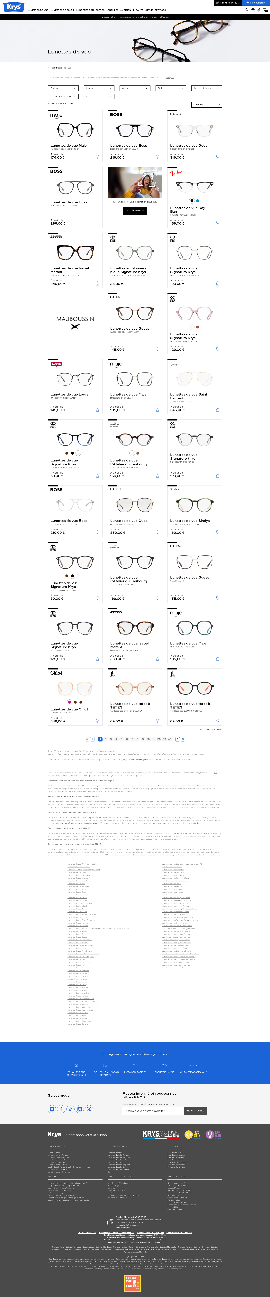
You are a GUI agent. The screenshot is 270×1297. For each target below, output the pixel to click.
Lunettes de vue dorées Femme (175, 912)
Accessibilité (172, 1207)
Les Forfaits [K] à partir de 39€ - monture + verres (69, 1167)
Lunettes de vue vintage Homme (176, 965)
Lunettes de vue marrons (78, 971)
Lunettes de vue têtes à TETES (130, 707)
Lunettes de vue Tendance (173, 870)
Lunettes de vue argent (77, 872)
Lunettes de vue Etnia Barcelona (81, 920)
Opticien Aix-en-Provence (70, 1249)
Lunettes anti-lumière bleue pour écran (84, 870)
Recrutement (173, 1195)
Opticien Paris (58, 1247)
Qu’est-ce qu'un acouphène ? (60, 1190)
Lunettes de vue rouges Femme (175, 948)
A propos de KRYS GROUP (179, 1190)
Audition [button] (125, 10)
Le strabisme (113, 1193)
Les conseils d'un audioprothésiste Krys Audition (69, 1200)
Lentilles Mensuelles (176, 1165)
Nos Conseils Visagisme (118, 1183)
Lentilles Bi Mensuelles (177, 1162)
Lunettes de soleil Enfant (118, 1160)
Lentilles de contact (175, 1153)
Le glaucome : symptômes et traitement (125, 1195)
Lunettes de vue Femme (78, 926)
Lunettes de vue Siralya (190, 522)
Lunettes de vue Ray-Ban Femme (176, 940)
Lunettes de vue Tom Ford (173, 875)
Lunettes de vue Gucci (189, 146)
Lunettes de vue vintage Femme (175, 962)
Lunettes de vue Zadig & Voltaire (176, 898)
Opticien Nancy (119, 1249)
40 (169, 739)
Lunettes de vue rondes (78, 1013)
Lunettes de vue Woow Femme (175, 968)
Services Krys (113, 1186)
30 (164, 739)
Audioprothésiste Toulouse (159, 1249)
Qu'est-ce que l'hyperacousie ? (61, 1193)
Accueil (51, 68)
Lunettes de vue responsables (80, 1010)
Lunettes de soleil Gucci (118, 1167)
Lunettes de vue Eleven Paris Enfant (177, 917)
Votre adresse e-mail (148, 1104)
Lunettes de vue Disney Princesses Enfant (180, 909)
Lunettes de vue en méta (78, 976)
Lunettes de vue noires (77, 982)
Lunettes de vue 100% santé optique (83, 864)
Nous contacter (123, 1228)
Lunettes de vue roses (77, 1016)
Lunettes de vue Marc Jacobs (80, 968)
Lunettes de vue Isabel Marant (69, 271)
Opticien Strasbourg (137, 1247)
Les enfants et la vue (116, 1190)
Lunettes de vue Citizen (77, 900)
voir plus (170, 78)
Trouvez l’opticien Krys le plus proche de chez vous (127, 1266)
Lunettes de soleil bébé (117, 1162)
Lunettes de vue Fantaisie (78, 923)
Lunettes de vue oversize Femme (176, 931)
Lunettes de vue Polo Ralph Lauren (83, 1002)
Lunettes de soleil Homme (119, 1157)
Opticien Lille (152, 1247)
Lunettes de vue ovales (77, 990)
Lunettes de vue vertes (171, 884)
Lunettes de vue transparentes (175, 881)
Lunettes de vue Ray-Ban (188, 211)
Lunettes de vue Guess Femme (175, 923)
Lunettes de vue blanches (78, 886)
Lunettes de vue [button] (38, 10)
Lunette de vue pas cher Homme (176, 937)
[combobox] (63, 88)
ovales (129, 849)
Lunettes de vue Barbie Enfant (175, 903)
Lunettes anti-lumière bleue (59, 1170)
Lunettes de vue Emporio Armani (82, 915)
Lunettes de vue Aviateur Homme (176, 900)
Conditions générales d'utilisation (181, 1205)
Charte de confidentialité (177, 1198)
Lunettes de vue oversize (78, 993)
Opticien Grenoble (201, 1247)
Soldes (110, 1172)
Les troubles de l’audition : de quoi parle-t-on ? (67, 1183)
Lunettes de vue (54, 1153)
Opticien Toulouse (73, 1247)
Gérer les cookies (174, 1210)
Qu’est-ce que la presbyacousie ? (62, 1195)
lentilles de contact (57, 1259)
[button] (264, 9)
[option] (63, 88)
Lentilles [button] (112, 10)
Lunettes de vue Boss (128, 146)
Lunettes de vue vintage (172, 889)
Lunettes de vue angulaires (79, 867)
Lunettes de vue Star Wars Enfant (176, 951)
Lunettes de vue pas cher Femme (176, 934)
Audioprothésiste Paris (137, 1249)
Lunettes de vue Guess (129, 329)
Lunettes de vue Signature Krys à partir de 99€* (182, 864)
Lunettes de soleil (115, 1153)
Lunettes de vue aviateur (78, 878)
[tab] (192, 200)
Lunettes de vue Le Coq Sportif (81, 957)
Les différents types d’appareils (61, 1188)
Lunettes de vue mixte (77, 979)
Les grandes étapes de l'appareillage (63, 1186)
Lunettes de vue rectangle (79, 1007)
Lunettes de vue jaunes (77, 948)
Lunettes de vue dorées (77, 909)
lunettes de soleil (87, 1259)
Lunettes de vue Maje (68, 146)
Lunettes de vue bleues (77, 889)
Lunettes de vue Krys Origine (80, 951)
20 (159, 739)
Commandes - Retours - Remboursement (116, 1233)
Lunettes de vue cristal (77, 906)
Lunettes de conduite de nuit (80, 903)
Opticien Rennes (185, 1247)
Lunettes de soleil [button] (62, 10)
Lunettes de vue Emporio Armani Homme (180, 920)
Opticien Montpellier (168, 1247)
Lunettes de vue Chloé (69, 710)
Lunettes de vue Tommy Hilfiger (175, 878)
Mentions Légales (175, 1200)
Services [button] (160, 10)
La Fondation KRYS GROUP (179, 1193)
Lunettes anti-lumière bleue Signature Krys (128, 271)
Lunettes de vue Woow (172, 895)
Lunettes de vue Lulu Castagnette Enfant (180, 929)
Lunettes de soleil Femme (118, 1155)
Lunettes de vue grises (77, 931)
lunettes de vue (72, 1259)
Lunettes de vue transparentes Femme (178, 959)
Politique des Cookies (176, 1202)
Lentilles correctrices (176, 1155)
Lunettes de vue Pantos (78, 996)
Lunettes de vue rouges (78, 1018)
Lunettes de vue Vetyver (172, 886)
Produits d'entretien (176, 1167)
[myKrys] (253, 10)
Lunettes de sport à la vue (59, 1172)
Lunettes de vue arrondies (79, 875)
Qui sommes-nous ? (176, 1183)
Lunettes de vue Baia (76, 884)
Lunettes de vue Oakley (77, 985)
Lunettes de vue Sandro (78, 1024)
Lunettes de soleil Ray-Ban (119, 1165)
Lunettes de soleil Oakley (118, 1170)
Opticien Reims (89, 1249)
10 (148, 739)
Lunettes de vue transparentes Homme (178, 957)
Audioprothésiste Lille (182, 1249)
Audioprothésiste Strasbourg (205, 1249)
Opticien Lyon (88, 1247)
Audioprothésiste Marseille (135, 1252)
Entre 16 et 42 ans (94, 804)
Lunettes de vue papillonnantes (81, 999)
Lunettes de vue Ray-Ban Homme (176, 943)
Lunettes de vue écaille (77, 912)
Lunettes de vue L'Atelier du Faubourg (128, 463)
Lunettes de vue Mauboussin (80, 973)
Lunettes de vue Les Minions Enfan (177, 926)
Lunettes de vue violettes (172, 892)
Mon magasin (257, 2)
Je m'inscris (195, 1111)
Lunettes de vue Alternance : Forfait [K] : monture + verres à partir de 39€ (99, 929)
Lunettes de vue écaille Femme (175, 915)
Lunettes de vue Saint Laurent (188, 397)
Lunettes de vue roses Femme (175, 945)
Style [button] (149, 10)
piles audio (101, 1259)
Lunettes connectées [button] (90, 10)
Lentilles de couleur (175, 1157)
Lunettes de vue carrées (78, 895)
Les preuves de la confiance (179, 1186)
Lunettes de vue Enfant (77, 917)
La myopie (112, 1188)
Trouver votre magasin (137, 760)
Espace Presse (173, 1188)
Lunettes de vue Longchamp (80, 962)
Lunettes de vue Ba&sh (77, 881)
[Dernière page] (183, 739)
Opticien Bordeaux (104, 1247)
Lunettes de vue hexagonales (80, 940)
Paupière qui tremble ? (117, 1198)
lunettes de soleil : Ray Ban (169, 1264)
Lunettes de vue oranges (78, 988)
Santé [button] (139, 10)
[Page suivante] (177, 739)
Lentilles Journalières (176, 1160)
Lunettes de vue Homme (78, 943)
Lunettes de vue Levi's (69, 395)
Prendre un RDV (229, 2)
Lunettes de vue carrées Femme (175, 906)
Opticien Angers (104, 1249)
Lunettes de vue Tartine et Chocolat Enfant (180, 954)
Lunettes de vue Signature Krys (184, 271)
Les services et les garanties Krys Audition (66, 1198)
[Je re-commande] (258, 10)
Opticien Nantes (120, 1247)
